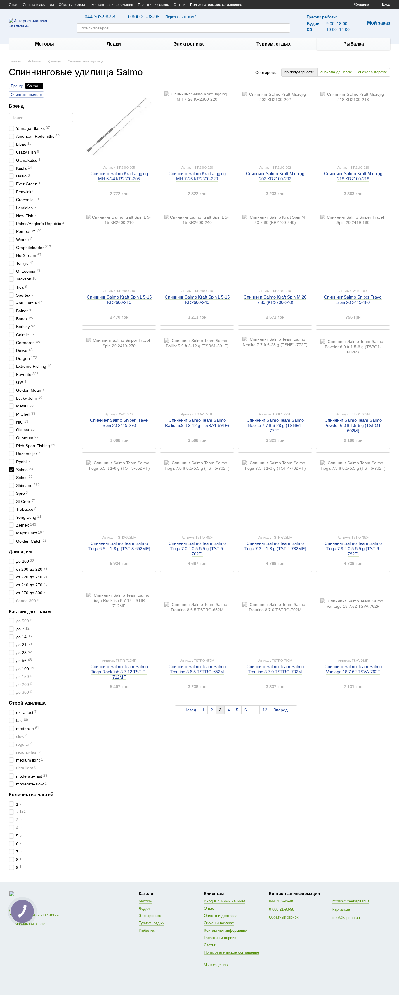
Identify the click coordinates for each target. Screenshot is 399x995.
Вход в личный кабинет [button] (224, 901)
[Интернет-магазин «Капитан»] (38, 896)
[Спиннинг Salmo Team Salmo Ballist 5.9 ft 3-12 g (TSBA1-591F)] (197, 370)
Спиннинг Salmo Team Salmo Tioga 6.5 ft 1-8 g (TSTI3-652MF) (119, 546)
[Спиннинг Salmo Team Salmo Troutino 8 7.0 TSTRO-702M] (275, 616)
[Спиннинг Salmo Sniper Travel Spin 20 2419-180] (353, 246)
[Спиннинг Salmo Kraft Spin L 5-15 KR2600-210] (119, 246)
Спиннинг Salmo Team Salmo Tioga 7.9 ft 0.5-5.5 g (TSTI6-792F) (353, 548)
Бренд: (17, 86)
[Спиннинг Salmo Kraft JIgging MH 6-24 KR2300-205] (119, 123)
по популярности (299, 72)
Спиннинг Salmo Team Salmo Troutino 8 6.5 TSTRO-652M (197, 669)
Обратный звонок (283, 917)
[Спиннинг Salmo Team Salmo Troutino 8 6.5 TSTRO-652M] (197, 616)
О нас (13, 5)
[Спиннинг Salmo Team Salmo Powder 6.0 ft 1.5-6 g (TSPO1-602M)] (353, 370)
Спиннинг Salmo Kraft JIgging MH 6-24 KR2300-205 (119, 176)
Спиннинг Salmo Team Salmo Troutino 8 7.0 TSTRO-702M (275, 669)
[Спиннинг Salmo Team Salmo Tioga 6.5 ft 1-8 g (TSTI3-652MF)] (119, 493)
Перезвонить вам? (180, 17)
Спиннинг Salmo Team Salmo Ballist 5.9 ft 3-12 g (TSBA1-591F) (197, 423)
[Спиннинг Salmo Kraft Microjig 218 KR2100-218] (353, 123)
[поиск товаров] (285, 28)
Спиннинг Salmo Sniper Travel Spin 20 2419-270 (119, 423)
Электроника (189, 43)
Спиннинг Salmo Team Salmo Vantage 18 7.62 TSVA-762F (353, 669)
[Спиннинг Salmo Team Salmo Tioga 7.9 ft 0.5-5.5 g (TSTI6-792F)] (353, 493)
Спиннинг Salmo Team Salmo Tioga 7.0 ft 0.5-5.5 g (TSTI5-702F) (197, 548)
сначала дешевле (336, 72)
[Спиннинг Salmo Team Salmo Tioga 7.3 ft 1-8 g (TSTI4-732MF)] (275, 493)
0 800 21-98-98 (143, 17)
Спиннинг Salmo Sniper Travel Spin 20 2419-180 (353, 300)
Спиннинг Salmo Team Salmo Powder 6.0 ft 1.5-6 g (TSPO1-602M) (353, 425)
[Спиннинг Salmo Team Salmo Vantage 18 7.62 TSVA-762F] (353, 616)
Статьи (179, 5)
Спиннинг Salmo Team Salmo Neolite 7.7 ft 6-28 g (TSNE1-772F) (275, 425)
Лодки (114, 43)
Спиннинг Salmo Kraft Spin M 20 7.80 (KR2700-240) (275, 300)
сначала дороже (372, 72)
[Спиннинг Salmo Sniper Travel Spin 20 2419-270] (119, 370)
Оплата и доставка (38, 5)
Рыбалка (353, 43)
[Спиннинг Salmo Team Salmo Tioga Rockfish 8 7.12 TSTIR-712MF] (119, 616)
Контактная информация (112, 5)
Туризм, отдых (273, 43)
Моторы (44, 43)
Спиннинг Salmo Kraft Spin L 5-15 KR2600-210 (119, 300)
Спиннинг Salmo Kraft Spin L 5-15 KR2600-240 (197, 300)
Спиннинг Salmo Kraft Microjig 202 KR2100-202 (275, 176)
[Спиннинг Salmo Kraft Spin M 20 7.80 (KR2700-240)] (275, 246)
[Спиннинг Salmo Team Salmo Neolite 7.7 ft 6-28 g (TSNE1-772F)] (275, 370)
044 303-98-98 (100, 17)
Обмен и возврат (73, 5)
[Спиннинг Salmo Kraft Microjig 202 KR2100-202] (275, 123)
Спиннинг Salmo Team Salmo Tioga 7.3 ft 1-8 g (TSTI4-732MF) (275, 546)
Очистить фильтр (26, 95)
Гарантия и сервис (153, 5)
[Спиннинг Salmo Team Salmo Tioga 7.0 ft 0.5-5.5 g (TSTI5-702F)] (197, 493)
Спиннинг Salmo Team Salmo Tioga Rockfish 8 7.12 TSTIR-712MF (119, 671)
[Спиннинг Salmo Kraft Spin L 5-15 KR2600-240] (197, 246)
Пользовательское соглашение (216, 5)
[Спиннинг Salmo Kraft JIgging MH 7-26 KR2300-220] (197, 123)
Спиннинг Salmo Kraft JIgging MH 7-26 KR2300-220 (197, 176)
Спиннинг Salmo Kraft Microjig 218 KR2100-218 (353, 176)
